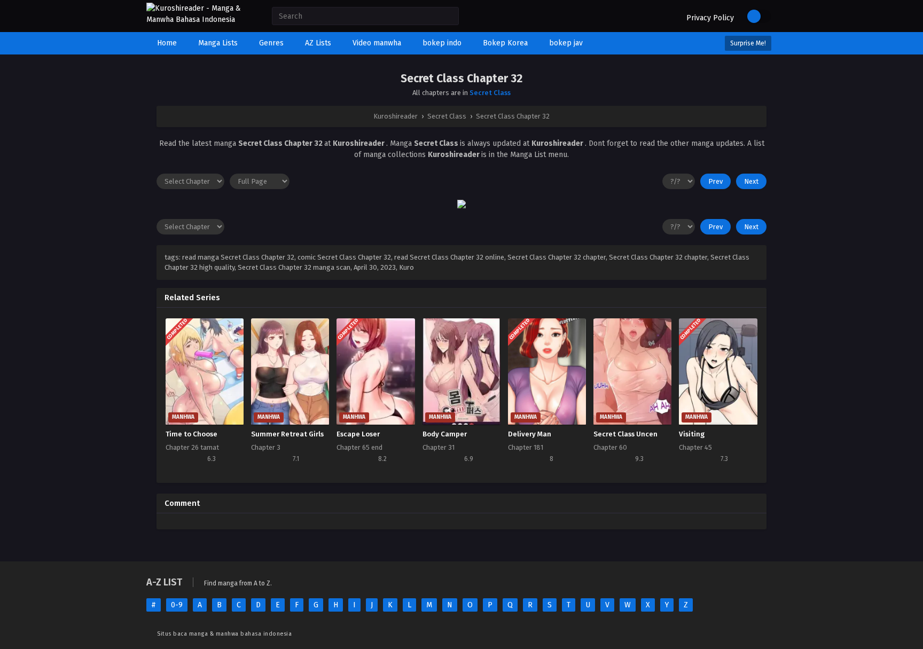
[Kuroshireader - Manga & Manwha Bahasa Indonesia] (198, 19)
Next (751, 181)
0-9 (177, 604)
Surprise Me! (748, 43)
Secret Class (490, 93)
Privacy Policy (710, 17)
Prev (715, 181)
